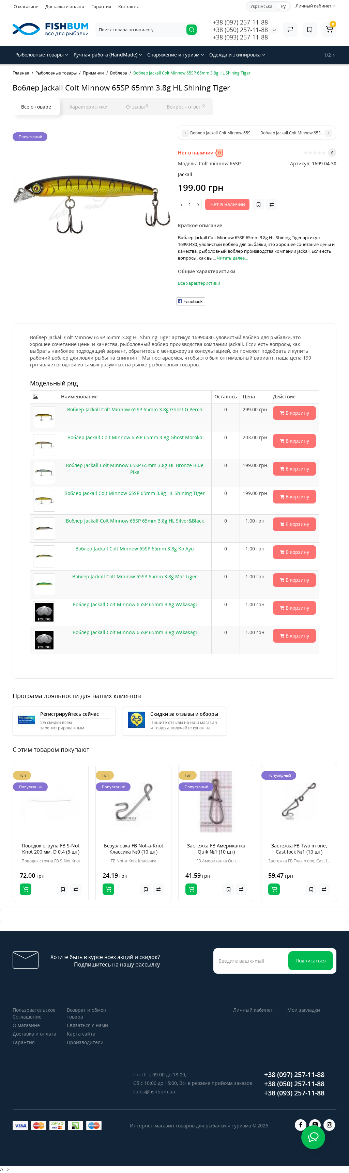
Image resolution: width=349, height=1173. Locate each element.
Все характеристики (199, 283)
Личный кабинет (253, 1010)
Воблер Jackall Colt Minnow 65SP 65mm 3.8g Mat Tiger (134, 576)
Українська (261, 6)
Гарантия (101, 6)
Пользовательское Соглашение (34, 1013)
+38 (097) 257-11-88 (240, 22)
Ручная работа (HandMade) (106, 54)
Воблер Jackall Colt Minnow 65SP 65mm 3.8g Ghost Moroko (134, 437)
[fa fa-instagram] (329, 1125)
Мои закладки (303, 1010)
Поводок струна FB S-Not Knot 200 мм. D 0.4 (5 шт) (50, 848)
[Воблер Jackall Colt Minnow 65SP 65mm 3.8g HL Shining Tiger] (92, 205)
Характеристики (89, 106)
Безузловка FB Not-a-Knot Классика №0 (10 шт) (133, 848)
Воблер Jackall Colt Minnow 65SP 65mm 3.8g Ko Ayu (134, 548)
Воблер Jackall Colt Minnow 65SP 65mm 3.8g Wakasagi (135, 604)
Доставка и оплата (64, 6)
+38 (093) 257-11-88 (240, 37)
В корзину (296, 413)
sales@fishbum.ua (154, 1091)
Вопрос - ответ (185, 106)
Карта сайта (81, 1033)
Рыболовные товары (40, 54)
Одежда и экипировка (235, 54)
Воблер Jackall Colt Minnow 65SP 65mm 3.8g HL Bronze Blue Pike (134, 468)
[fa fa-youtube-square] (315, 1125)
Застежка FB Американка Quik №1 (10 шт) (216, 848)
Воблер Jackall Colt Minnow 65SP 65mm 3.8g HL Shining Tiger (134, 493)
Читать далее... (232, 258)
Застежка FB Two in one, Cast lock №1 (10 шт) (299, 848)
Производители (85, 1042)
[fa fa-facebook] (300, 1125)
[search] (191, 29)
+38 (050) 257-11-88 (240, 30)
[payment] (20, 1125)
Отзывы (137, 106)
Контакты (128, 6)
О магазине (26, 6)
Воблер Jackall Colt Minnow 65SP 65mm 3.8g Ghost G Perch (134, 409)
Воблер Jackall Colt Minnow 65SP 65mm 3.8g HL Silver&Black (135, 520)
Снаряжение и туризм (174, 54)
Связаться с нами (87, 1025)
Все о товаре (36, 106)
